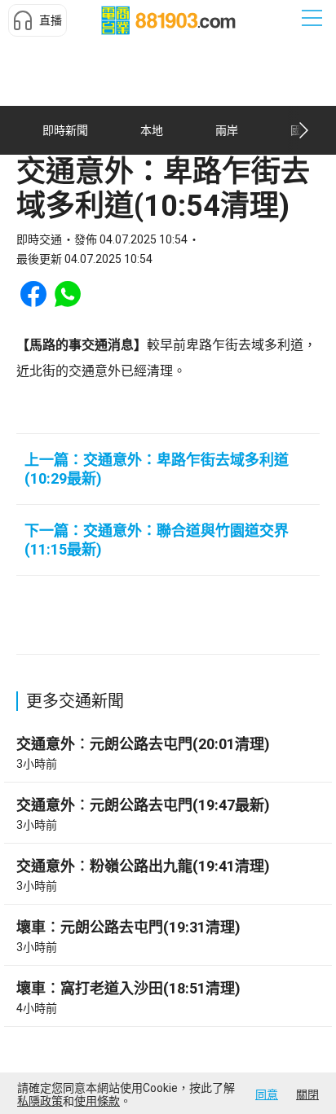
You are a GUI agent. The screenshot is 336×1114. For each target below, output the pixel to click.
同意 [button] (266, 1094)
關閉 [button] (307, 1094)
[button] (37, 20)
